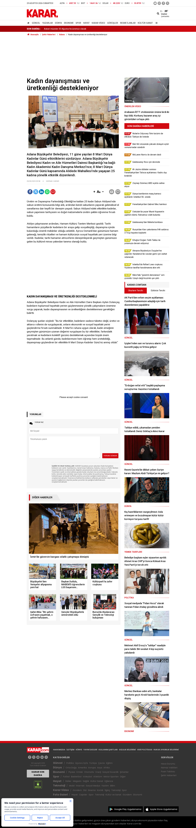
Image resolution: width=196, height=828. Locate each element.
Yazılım (105, 785)
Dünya (58, 23)
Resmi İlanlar (128, 23)
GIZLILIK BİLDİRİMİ (127, 749)
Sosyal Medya (93, 785)
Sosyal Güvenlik (110, 772)
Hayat (86, 23)
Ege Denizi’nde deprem (55, 29)
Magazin (77, 781)
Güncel (36, 23)
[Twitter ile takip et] (167, 3)
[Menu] (156, 23)
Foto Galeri (60, 794)
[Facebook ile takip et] (163, 3)
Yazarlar (47, 23)
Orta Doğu (71, 767)
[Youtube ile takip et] (155, 3)
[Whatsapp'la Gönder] (47, 191)
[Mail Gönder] (52, 191)
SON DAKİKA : (34, 29)
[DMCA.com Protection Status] (38, 784)
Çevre (101, 763)
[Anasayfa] (29, 23)
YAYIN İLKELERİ (90, 749)
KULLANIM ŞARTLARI (108, 749)
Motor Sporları (111, 776)
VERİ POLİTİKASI (144, 749)
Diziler (68, 781)
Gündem (77, 790)
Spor (78, 23)
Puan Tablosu (168, 771)
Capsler (83, 794)
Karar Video (98, 23)
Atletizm (97, 776)
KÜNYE (79, 749)
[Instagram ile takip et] (46, 757)
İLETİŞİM (70, 749)
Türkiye (93, 763)
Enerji (98, 772)
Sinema (92, 790)
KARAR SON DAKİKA (38, 773)
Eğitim (109, 763)
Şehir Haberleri (168, 775)
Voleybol (87, 776)
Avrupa (92, 767)
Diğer (123, 776)
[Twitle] (35, 191)
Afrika (106, 767)
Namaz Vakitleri (169, 767)
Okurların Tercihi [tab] (135, 290)
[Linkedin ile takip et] (42, 757)
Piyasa (71, 772)
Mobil (72, 785)
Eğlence (109, 781)
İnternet (80, 785)
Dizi (85, 790)
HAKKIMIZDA (59, 749)
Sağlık (86, 781)
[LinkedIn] (41, 191)
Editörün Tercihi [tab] (158, 290)
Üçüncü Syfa (81, 763)
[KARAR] (42, 13)
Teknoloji (59, 785)
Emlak (79, 772)
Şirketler (124, 772)
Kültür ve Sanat (113, 794)
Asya (99, 767)
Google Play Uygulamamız (127, 809)
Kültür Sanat (145, 23)
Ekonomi (68, 23)
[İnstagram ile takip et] (159, 3)
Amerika (82, 767)
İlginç (107, 790)
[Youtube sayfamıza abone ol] (38, 757)
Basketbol (76, 776)
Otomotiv (89, 772)
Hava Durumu (168, 763)
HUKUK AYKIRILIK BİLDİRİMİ (166, 749)
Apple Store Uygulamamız (163, 809)
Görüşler (112, 23)
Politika (70, 763)
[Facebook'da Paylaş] (30, 191)
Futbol (66, 776)
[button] (94, 191)
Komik (100, 790)
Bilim (112, 785)
